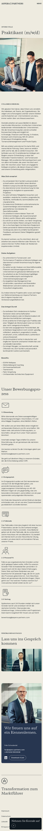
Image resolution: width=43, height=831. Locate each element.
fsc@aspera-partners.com (14, 750)
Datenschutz (6, 816)
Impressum (5, 811)
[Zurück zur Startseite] (8, 4)
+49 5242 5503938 (12, 752)
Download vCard (17, 758)
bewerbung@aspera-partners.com (15, 454)
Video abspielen (12, 666)
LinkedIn (4, 822)
